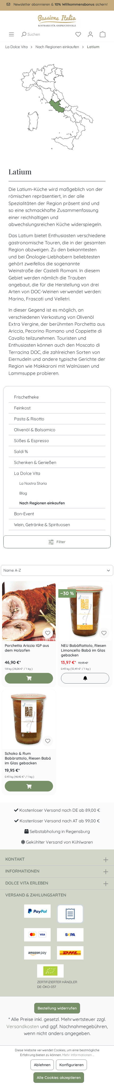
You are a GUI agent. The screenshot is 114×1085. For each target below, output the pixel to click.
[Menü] (11, 34)
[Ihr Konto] (90, 34)
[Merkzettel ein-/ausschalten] (47, 633)
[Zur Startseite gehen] (57, 20)
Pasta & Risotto (29, 418)
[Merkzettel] (78, 34)
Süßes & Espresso (31, 440)
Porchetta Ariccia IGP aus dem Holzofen (27, 648)
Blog (23, 493)
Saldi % (21, 451)
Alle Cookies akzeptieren (59, 1077)
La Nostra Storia (33, 483)
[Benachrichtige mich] (85, 678)
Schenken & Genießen (35, 462)
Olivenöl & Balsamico (34, 429)
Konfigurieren (71, 1064)
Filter (60, 541)
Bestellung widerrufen (57, 1008)
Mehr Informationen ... (78, 1055)
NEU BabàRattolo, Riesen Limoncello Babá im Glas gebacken (83, 650)
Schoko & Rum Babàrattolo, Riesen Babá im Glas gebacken (28, 758)
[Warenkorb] (103, 34)
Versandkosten (22, 1026)
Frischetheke (26, 397)
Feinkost (22, 407)
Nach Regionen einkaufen (42, 503)
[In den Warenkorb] (29, 678)
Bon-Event (24, 513)
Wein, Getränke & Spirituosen (42, 524)
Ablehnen (42, 1064)
